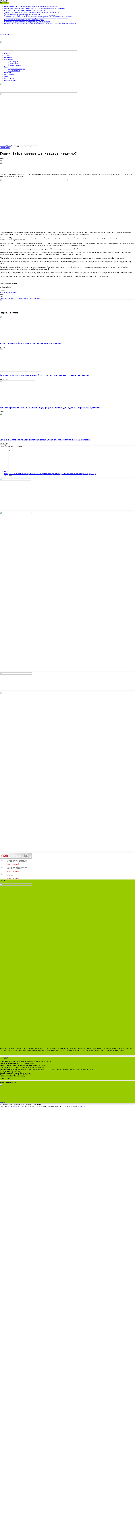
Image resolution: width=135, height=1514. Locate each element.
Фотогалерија (9, 78)
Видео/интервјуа (10, 80)
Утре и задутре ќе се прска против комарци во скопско (30, 343)
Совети (6, 76)
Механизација (9, 74)
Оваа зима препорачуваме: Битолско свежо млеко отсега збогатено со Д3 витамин (45, 439)
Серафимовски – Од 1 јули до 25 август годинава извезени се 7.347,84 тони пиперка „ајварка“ (38, 16)
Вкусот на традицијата (16, 69)
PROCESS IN (15, 1106)
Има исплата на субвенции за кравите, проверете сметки (24, 10)
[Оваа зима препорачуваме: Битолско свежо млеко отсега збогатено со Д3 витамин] (20, 435)
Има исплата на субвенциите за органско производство (24, 20)
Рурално (7, 67)
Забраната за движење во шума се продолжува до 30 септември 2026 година (31, 12)
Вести (9, 146)
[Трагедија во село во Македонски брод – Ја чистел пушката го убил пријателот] (20, 371)
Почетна (7, 53)
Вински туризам (14, 71)
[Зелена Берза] (5, 34)
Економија (8, 57)
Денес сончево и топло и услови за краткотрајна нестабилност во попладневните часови (36, 18)
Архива (2, 1102)
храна (15, 292)
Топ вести (7, 55)
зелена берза (4, 292)
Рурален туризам (14, 65)
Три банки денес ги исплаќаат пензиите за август (22, 14)
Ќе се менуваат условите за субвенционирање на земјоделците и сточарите (31, 6)
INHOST (83, 1106)
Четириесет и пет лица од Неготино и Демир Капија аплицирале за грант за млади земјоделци (50, 474)
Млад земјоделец (14, 61)
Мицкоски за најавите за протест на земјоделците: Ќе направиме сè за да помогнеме (34, 8)
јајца (11, 292)
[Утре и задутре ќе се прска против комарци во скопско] (12, 338)
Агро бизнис (8, 59)
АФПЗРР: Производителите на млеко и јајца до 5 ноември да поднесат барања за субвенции (50, 407)
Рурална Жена (13, 63)
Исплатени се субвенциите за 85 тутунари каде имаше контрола (27, 22)
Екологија (7, 73)
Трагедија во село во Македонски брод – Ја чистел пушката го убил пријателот (44, 375)
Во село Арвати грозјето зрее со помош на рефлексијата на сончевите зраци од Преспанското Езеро (40, 23)
